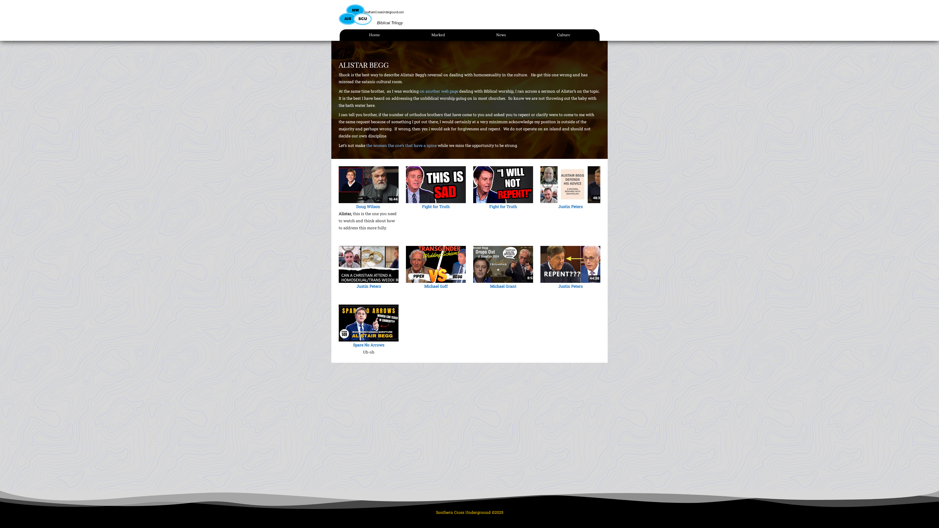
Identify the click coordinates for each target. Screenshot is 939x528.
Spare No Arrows (368, 344)
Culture (563, 35)
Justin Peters (570, 206)
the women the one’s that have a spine (401, 145)
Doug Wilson (368, 206)
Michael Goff (436, 286)
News (501, 35)
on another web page (439, 91)
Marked (438, 35)
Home (374, 35)
